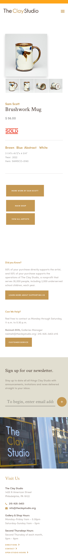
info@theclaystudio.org (22, 508)
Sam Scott (12, 104)
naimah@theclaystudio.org (20, 333)
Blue (19, 147)
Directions (11, 545)
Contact (10, 549)
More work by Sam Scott (25, 190)
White (43, 147)
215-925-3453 (16, 503)
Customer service (18, 342)
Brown (9, 147)
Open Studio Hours (15, 552)
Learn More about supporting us (27, 295)
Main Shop (20, 205)
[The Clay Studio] (20, 11)
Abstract (30, 147)
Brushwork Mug (6, 20)
